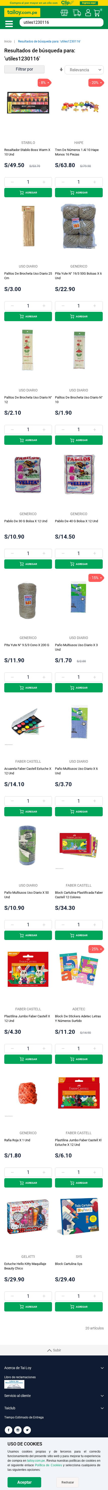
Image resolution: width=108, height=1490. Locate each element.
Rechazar (68, 1482)
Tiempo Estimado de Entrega (24, 1417)
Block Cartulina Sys (68, 1264)
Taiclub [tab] (9, 1408)
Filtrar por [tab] (24, 69)
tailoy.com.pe (36, 1460)
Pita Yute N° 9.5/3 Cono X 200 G (26, 645)
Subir (57, 1350)
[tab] (54, 1420)
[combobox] (61, 22)
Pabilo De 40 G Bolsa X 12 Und (76, 521)
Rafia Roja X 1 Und (17, 1140)
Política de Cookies (48, 1465)
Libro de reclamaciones (20, 1377)
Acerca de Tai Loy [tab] (17, 1368)
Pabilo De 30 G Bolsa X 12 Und (25, 521)
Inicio (8, 41)
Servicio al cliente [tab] (17, 1396)
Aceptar (24, 1482)
